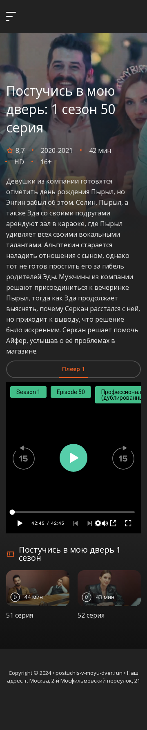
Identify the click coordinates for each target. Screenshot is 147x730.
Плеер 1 (73, 369)
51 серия (19, 615)
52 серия (91, 615)
